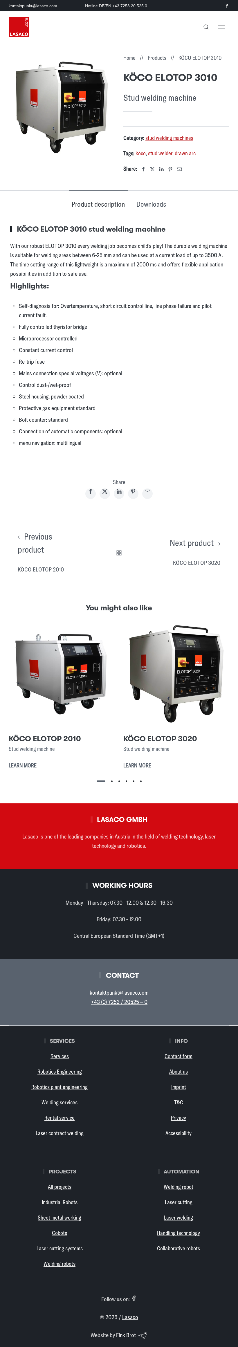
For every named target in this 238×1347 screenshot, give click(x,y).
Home (129, 57)
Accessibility (178, 1133)
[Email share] (147, 493)
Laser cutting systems (60, 1248)
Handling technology (178, 1232)
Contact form (178, 1056)
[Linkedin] (161, 169)
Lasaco (130, 1317)
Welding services (59, 1102)
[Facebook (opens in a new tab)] (134, 1298)
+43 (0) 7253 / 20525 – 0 (119, 1001)
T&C (178, 1102)
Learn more (23, 765)
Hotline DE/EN (116, 5)
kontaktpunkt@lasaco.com (33, 5)
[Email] (179, 169)
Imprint (178, 1086)
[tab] (101, 781)
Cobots (59, 1232)
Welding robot (178, 1186)
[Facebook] (143, 169)
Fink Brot (126, 1335)
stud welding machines (169, 137)
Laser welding (178, 1217)
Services (60, 1056)
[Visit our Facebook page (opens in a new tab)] (227, 6)
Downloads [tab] (151, 204)
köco (141, 153)
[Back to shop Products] (119, 552)
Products (157, 57)
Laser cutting (178, 1202)
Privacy (178, 1117)
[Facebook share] (90, 493)
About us (178, 1071)
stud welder (160, 153)
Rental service (59, 1117)
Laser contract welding (60, 1133)
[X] (152, 169)
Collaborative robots (178, 1248)
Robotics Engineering (59, 1071)
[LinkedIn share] (119, 493)
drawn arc (185, 153)
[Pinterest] (170, 169)
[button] (206, 27)
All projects (59, 1186)
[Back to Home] (19, 27)
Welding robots (59, 1263)
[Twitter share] (105, 493)
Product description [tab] (98, 204)
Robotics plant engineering (59, 1086)
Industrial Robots (59, 1202)
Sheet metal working (59, 1217)
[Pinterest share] (133, 493)
